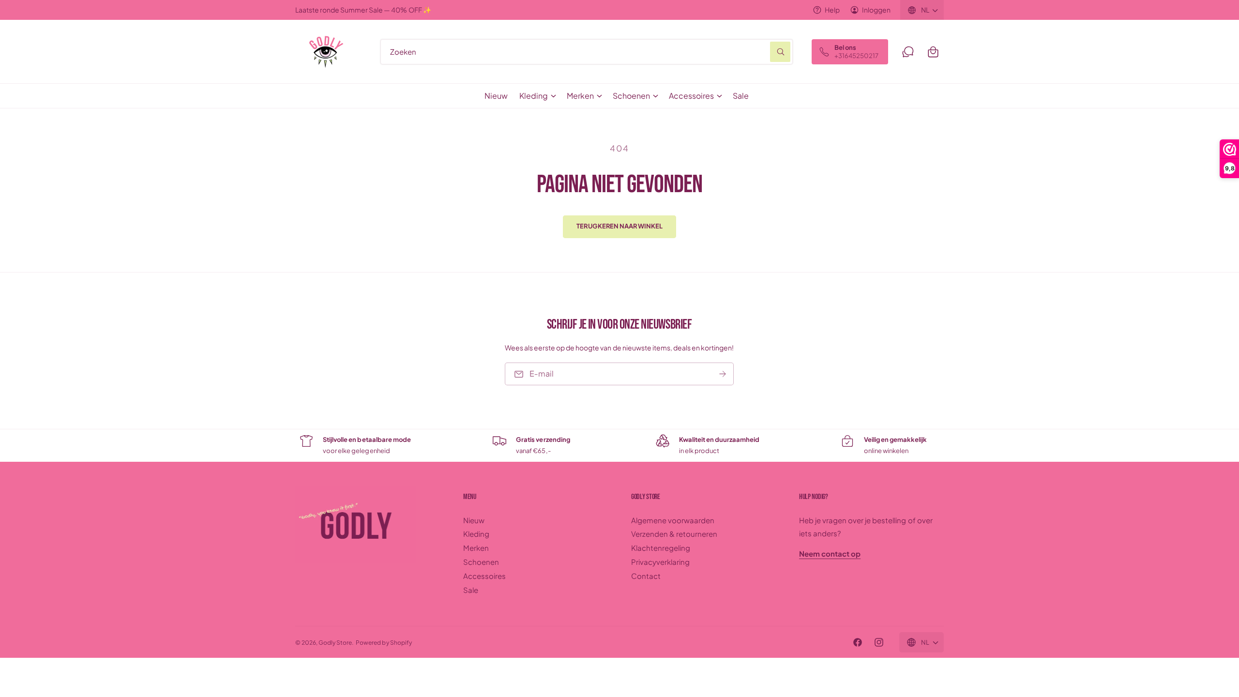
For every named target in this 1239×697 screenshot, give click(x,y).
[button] (933, 51)
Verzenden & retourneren (674, 533)
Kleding (533, 96)
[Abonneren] (723, 374)
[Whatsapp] (908, 51)
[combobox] (586, 51)
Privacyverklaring (660, 561)
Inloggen (876, 9)
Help (832, 9)
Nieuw (473, 520)
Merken (580, 96)
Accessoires (691, 96)
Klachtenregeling (660, 547)
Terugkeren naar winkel (619, 226)
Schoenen (631, 96)
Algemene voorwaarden (672, 520)
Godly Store (335, 642)
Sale (470, 589)
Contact (646, 575)
